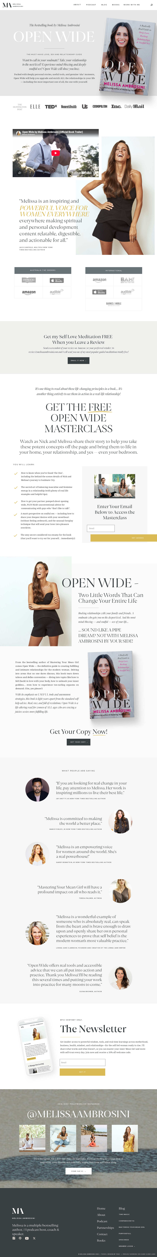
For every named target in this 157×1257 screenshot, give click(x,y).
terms (103, 1254)
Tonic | (136, 1254)
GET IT (82, 1072)
